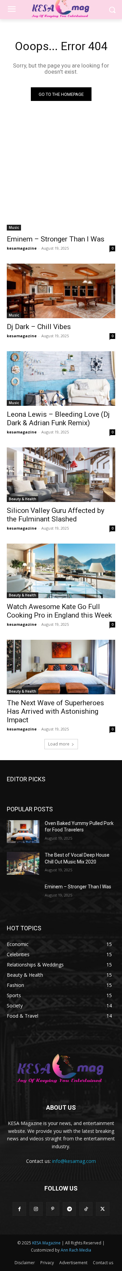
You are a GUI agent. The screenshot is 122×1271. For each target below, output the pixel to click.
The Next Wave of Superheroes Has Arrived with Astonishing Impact (55, 711)
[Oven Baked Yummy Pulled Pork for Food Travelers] (23, 831)
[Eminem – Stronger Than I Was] (61, 203)
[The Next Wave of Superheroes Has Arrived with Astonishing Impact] (61, 667)
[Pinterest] (52, 1208)
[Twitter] (102, 1208)
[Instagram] (36, 1208)
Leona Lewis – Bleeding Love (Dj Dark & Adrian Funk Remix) (58, 418)
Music (14, 227)
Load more (58, 744)
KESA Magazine (46, 1243)
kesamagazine (22, 248)
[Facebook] (19, 1208)
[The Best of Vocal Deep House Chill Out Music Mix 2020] (23, 863)
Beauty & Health (22, 499)
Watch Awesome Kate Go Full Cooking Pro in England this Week (59, 611)
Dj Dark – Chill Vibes (39, 327)
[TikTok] (86, 1208)
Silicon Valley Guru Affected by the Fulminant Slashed (55, 514)
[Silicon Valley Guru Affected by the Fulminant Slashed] (61, 474)
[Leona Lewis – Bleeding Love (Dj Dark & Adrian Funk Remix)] (61, 378)
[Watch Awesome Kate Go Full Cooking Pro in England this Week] (61, 571)
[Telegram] (69, 1208)
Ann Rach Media (76, 1250)
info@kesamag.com (74, 1161)
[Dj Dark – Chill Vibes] (61, 291)
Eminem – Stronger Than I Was (55, 239)
